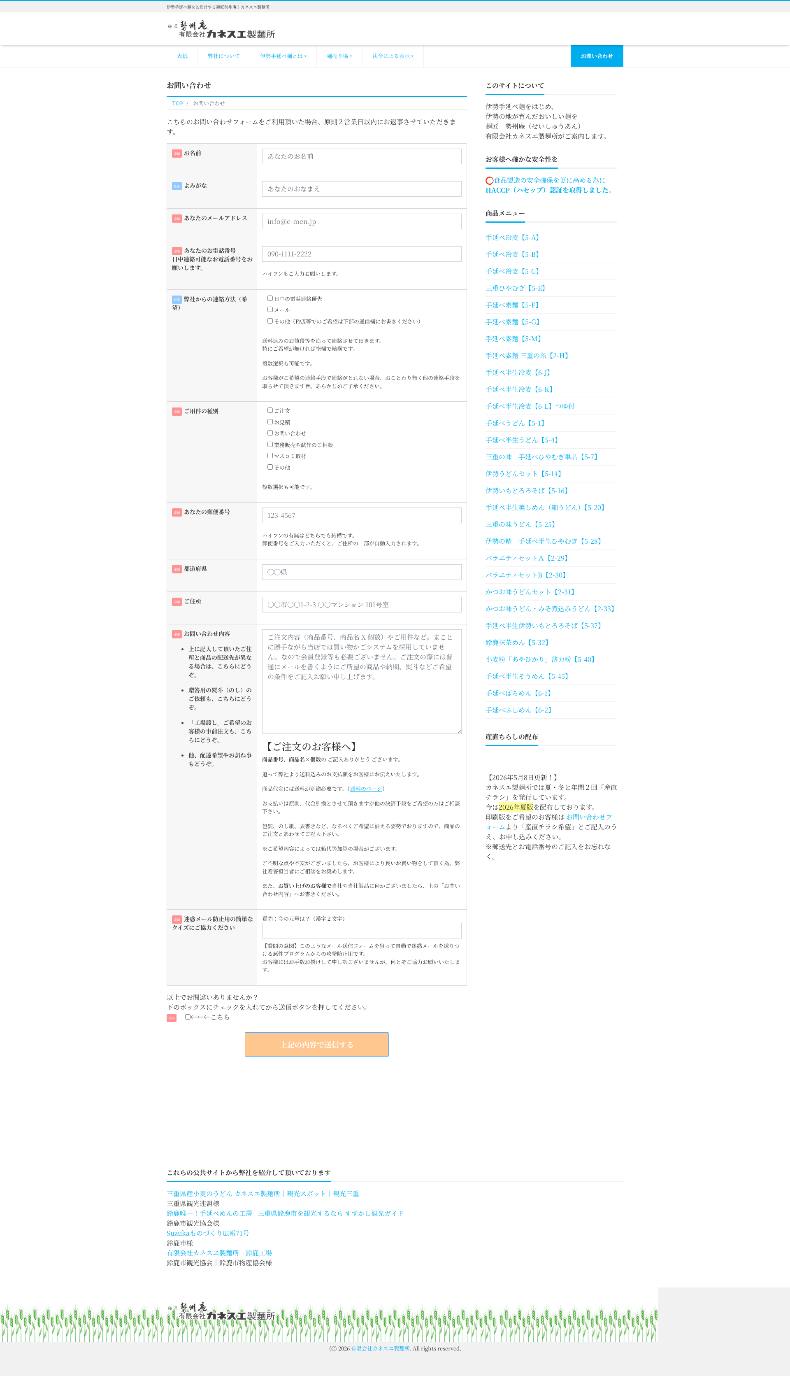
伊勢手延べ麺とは (281, 56)
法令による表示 (391, 56)
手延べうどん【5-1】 (517, 423)
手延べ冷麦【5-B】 (514, 254)
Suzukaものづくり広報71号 (208, 1233)
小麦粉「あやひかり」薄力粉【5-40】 (542, 659)
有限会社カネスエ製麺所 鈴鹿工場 (219, 1252)
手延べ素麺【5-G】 (514, 321)
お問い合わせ (597, 56)
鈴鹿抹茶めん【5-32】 (519, 642)
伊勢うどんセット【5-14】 (525, 473)
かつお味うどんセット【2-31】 (532, 591)
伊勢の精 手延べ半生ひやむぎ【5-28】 (545, 541)
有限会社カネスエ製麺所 (380, 1348)
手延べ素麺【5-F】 (514, 305)
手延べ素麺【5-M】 (515, 338)
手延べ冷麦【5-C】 (514, 271)
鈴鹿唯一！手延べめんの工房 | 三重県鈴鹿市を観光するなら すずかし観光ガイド (285, 1213)
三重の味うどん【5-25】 (522, 524)
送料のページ (366, 788)
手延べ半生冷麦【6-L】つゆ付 (530, 406)
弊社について (224, 56)
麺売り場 (337, 56)
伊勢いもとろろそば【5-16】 (528, 490)
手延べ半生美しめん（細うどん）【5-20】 (547, 507)
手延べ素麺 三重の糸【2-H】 (529, 355)
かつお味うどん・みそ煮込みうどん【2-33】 (551, 608)
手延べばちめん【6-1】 (520, 693)
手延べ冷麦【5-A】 (514, 237)
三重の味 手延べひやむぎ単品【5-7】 (543, 456)
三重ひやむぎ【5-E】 (517, 288)
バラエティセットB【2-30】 (527, 575)
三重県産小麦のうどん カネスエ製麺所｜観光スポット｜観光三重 (263, 1193)
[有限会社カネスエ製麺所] (221, 27)
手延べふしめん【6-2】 (520, 710)
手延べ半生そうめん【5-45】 (529, 676)
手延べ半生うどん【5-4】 (523, 440)
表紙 (182, 56)
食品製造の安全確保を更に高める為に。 (550, 185)
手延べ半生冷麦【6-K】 (521, 389)
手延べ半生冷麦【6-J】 (519, 372)
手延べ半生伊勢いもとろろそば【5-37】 (545, 625)
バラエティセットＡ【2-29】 (528, 558)
